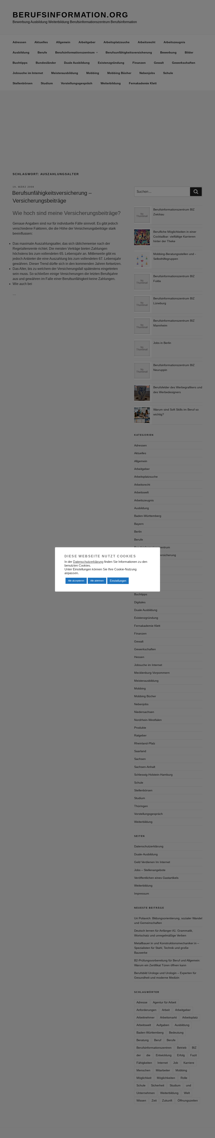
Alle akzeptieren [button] (76, 580)
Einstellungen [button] (118, 580)
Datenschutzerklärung (88, 561)
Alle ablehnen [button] (97, 580)
